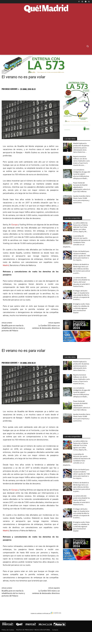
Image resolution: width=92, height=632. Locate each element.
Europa (14, 224)
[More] (42, 94)
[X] (89, 1)
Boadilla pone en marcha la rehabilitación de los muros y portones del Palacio (13, 328)
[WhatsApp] (20, 94)
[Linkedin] (31, 94)
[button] (87, 46)
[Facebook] (79, 1)
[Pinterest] (15, 94)
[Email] (37, 94)
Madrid (6, 265)
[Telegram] (85, 1)
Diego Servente (11, 89)
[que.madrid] (46, 9)
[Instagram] (82, 1)
